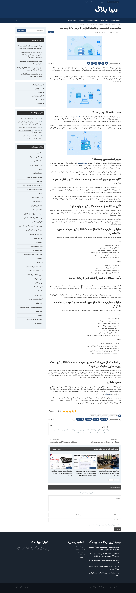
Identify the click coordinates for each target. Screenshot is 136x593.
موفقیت (81, 20)
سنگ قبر (40, 153)
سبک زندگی (72, 20)
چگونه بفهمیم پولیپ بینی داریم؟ (27, 127)
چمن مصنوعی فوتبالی (36, 234)
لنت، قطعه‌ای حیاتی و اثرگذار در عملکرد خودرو (63, 442)
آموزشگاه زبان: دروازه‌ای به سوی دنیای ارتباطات (105, 442)
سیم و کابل (39, 258)
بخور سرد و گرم (38, 279)
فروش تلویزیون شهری (36, 165)
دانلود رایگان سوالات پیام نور (34, 189)
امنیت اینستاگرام (37, 173)
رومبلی (40, 169)
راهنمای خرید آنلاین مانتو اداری (29, 119)
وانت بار (40, 291)
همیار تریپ (39, 311)
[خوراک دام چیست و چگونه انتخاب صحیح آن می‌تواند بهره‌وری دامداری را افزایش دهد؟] (108, 461)
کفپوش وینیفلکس (37, 222)
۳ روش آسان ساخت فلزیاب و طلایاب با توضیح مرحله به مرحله (31, 137)
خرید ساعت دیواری (37, 197)
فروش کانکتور (38, 283)
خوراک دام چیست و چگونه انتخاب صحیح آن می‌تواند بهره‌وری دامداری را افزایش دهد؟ (29, 47)
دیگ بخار (39, 181)
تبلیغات (86, 2)
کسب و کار (104, 20)
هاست (78, 116)
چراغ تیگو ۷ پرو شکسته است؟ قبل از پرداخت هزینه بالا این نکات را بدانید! (29, 69)
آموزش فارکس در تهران (35, 299)
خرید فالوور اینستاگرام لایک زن (33, 230)
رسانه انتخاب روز (37, 250)
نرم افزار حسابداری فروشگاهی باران (32, 185)
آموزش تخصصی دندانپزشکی (34, 267)
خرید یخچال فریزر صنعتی (35, 271)
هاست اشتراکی (93, 415)
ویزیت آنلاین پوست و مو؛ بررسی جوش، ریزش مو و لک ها (31, 62)
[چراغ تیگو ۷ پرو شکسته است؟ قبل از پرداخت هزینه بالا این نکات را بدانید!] (61, 461)
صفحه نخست (115, 20)
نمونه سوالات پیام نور (36, 161)
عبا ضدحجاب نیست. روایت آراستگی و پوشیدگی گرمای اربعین (31, 75)
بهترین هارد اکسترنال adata (34, 275)
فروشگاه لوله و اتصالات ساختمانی (33, 218)
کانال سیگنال (39, 303)
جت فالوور (39, 262)
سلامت (40, 92)
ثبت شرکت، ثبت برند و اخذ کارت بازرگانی (31, 307)
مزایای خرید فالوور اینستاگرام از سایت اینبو (30, 226)
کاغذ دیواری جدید (37, 210)
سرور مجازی (108, 394)
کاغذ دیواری (39, 242)
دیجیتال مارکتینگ (92, 20)
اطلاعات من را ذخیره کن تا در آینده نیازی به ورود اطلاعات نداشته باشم (104, 525)
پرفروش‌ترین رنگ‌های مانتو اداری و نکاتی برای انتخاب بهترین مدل (30, 123)
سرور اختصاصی (82, 163)
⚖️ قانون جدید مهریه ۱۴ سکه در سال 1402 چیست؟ (30, 131)
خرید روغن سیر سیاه (36, 246)
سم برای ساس (38, 238)
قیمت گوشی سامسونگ (35, 157)
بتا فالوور (40, 315)
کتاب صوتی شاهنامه (36, 287)
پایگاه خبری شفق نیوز (36, 206)
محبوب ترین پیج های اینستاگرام (33, 214)
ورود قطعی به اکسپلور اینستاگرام (33, 254)
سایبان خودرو (38, 295)
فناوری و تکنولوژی (37, 96)
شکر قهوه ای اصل (37, 201)
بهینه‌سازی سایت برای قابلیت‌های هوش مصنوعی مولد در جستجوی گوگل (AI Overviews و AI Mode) (31, 55)
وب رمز (40, 193)
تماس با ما (93, 2)
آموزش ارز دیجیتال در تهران (34, 319)
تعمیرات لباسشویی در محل (34, 177)
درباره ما (102, 2)
